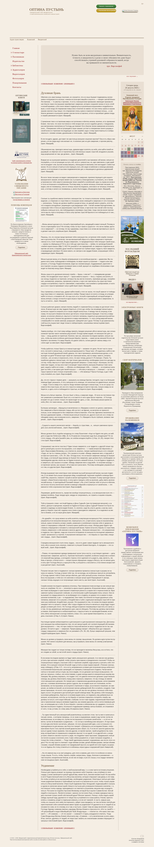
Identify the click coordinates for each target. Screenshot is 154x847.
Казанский (31, 39)
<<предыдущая (47, 83)
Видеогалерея (18, 74)
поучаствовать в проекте (21, 199)
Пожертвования (19, 83)
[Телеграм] (39, 18)
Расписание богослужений (107, 10)
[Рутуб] (36, 18)
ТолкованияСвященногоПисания (21, 186)
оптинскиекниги (21, 96)
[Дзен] (42, 18)
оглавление (58, 83)
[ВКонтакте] (31, 18)
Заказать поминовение (106, 6)
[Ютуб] (33, 18)
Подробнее (21, 247)
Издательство (18, 61)
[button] (45, 60)
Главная (15, 48)
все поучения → (132, 76)
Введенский (42, 39)
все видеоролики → (132, 302)
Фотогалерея (18, 78)
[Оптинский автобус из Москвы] (132, 243)
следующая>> (69, 83)
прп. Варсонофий (114, 66)
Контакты (16, 87)
